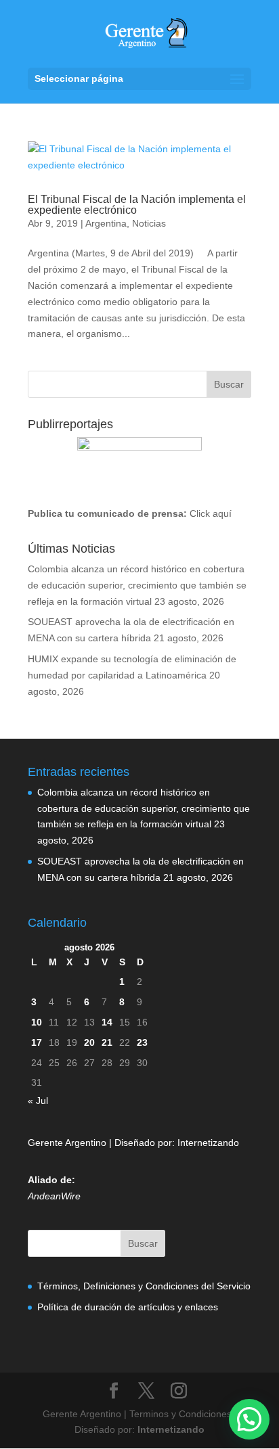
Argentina (106, 223)
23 (142, 1042)
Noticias (149, 223)
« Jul (38, 1100)
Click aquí (211, 513)
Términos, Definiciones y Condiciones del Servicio (144, 1286)
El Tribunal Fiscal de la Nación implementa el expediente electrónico (137, 204)
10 (36, 1022)
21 (107, 1042)
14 (107, 1022)
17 (36, 1042)
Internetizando (208, 1142)
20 (89, 1042)
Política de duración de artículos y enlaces (127, 1307)
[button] (249, 1419)
